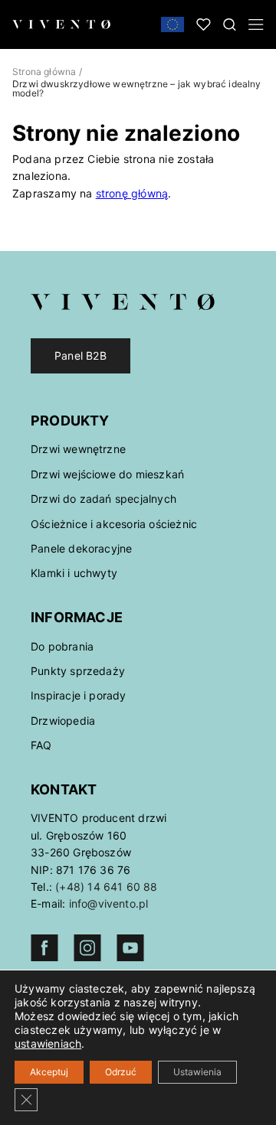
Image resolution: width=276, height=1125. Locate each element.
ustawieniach (48, 1043)
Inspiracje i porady (79, 695)
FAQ (41, 745)
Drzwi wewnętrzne (78, 448)
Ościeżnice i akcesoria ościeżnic (114, 523)
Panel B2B (80, 355)
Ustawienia (197, 1072)
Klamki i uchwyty (74, 572)
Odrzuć (120, 1072)
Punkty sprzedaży (78, 670)
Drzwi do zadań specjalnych (103, 498)
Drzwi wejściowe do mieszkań (107, 474)
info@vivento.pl (109, 903)
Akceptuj (49, 1072)
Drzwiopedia (63, 720)
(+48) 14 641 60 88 (106, 886)
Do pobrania (62, 646)
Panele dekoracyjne (81, 548)
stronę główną (132, 193)
